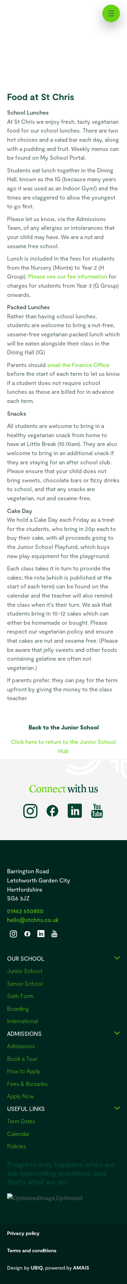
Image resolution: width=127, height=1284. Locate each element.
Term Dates (21, 1121)
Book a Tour (22, 1058)
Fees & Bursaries (27, 1083)
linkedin (75, 811)
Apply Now (20, 1096)
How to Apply (23, 1071)
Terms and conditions (31, 1250)
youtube (97, 811)
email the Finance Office (78, 364)
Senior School (25, 983)
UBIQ (37, 1268)
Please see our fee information (67, 276)
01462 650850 (25, 910)
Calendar (18, 1133)
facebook (52, 811)
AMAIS (81, 1268)
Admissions (21, 1046)
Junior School (24, 970)
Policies (16, 1146)
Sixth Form (20, 995)
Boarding (18, 1008)
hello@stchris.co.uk (33, 919)
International (22, 1020)
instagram (30, 811)
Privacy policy (23, 1233)
